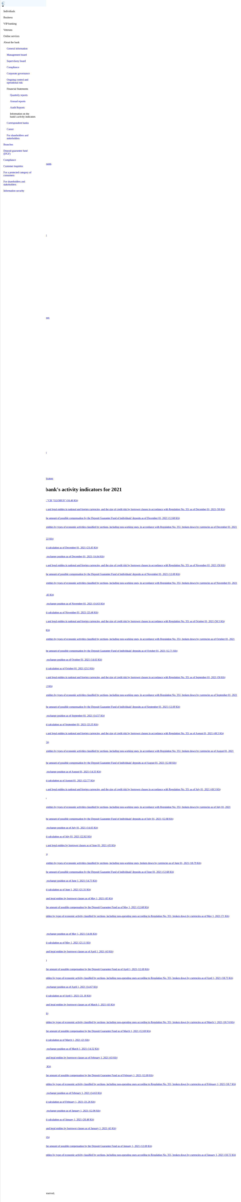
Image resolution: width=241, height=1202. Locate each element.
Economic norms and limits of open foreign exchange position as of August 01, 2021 (51, 771)
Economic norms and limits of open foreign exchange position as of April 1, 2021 (49, 986)
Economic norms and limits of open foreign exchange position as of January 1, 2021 (50, 1110)
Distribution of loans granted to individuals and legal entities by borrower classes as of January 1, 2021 (58, 1128)
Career (10, 129)
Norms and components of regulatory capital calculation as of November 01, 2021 (49, 612)
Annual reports (17, 101)
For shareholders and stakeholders (17, 137)
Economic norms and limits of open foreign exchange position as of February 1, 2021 (51, 1093)
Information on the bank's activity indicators (22, 115)
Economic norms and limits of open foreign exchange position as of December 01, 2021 (52, 556)
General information (17, 48)
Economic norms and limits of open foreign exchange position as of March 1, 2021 (50, 1048)
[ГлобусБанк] (3, 3)
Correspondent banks (18, 123)
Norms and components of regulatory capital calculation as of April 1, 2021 (46, 995)
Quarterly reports (19, 95)
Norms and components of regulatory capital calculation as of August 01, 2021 (48, 780)
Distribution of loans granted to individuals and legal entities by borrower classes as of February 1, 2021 (59, 1057)
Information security (13, 190)
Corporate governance (18, 73)
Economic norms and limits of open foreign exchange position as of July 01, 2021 (49, 827)
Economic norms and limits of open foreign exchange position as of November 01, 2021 (53, 603)
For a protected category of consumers (17, 174)
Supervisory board (16, 61)
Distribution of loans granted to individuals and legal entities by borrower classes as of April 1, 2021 (57, 951)
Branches (8, 144)
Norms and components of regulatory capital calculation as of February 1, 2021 (48, 1101)
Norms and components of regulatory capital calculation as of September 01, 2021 (49, 724)
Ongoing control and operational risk (17, 81)
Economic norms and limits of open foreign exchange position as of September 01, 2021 (53, 715)
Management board (17, 54)
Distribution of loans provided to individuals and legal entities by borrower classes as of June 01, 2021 (58, 845)
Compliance (13, 67)
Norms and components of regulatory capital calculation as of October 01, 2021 (47, 668)
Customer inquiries (13, 166)
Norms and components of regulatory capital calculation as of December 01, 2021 (49, 547)
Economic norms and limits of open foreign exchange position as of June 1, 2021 (49, 880)
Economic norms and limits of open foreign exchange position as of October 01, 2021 (51, 659)
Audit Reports (17, 107)
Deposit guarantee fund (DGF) (15, 152)
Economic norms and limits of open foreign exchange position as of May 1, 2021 (49, 933)
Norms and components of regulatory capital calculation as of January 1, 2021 (47, 1119)
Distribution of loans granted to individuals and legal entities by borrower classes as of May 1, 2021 (57, 898)
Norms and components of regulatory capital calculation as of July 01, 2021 (46, 836)
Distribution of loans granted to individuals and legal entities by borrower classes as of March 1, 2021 (58, 1004)
